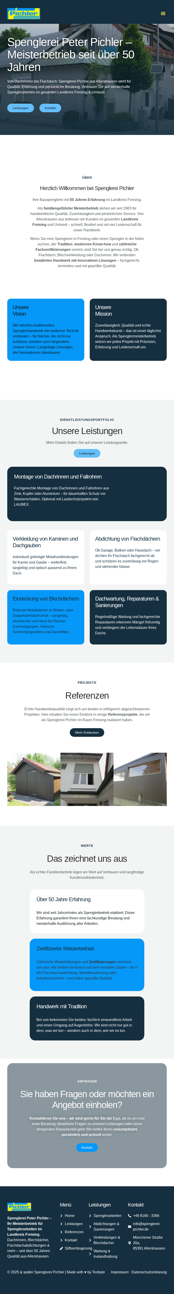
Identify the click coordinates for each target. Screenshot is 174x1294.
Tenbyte (98, 1272)
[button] (163, 13)
